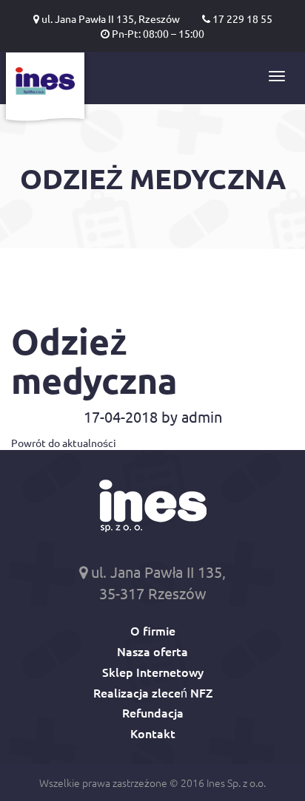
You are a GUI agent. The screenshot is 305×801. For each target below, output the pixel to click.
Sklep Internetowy (153, 672)
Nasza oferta (152, 651)
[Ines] (45, 89)
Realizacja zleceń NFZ (152, 692)
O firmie (152, 630)
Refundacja (153, 712)
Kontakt (152, 733)
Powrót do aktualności (63, 442)
